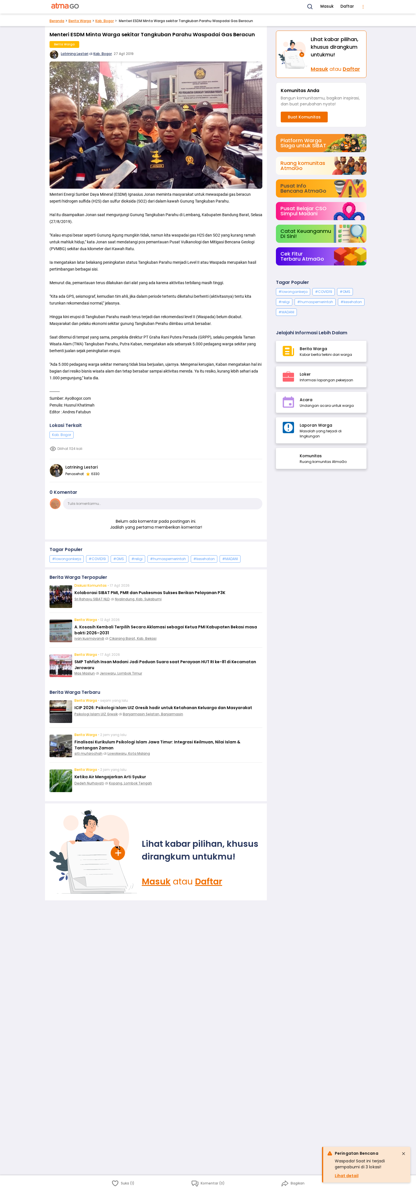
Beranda (57, 20)
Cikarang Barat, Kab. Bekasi (132, 638)
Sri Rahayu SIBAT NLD (92, 599)
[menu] (363, 6)
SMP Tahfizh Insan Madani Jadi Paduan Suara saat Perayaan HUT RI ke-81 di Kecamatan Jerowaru (165, 665)
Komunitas (311, 456)
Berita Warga (79, 20)
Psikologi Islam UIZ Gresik (96, 714)
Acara (306, 400)
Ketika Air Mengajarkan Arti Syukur (110, 777)
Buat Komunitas (304, 117)
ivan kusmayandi (89, 638)
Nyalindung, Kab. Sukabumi (138, 599)
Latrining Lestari (74, 53)
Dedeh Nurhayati (89, 783)
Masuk (327, 6)
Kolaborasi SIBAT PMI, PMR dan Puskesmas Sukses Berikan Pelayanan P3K (149, 593)
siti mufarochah (88, 753)
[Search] (310, 6)
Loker (305, 374)
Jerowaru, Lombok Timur (121, 673)
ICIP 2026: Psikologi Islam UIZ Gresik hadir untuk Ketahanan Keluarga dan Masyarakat (163, 708)
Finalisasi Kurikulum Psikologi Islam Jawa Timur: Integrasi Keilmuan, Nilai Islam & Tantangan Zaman (157, 745)
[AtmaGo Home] (65, 6)
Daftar (347, 6)
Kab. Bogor (104, 20)
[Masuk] (93, 852)
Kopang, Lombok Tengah (130, 783)
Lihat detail (347, 1176)
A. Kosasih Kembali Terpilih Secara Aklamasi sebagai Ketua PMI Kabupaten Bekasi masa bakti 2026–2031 (165, 630)
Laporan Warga (316, 425)
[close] (403, 1153)
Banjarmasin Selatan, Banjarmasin (153, 714)
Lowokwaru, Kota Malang (129, 753)
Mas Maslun (84, 673)
